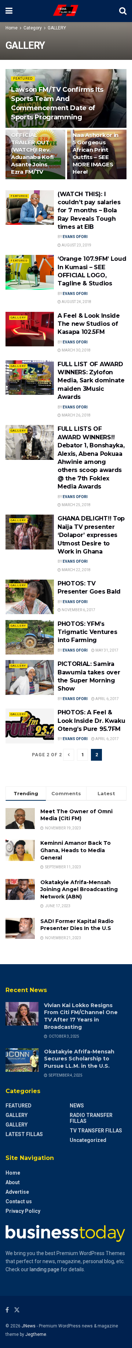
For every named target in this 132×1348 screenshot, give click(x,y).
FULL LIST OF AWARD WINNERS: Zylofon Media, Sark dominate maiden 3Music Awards (91, 381)
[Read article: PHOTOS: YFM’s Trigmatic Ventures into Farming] (30, 637)
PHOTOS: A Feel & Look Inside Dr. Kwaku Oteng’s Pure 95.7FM (91, 720)
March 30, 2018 (76, 350)
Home (12, 27)
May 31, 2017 (106, 650)
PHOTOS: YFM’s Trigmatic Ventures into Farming (87, 632)
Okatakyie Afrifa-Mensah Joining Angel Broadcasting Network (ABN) (79, 889)
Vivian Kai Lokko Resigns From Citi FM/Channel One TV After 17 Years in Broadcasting (81, 1016)
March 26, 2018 (76, 415)
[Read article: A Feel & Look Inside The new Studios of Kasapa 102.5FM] (30, 329)
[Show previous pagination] (68, 755)
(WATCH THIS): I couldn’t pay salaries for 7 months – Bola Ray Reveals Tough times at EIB (89, 211)
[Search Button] (122, 11)
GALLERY (57, 27)
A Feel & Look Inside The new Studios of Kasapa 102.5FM (89, 324)
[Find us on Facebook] (7, 1310)
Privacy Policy (23, 1211)
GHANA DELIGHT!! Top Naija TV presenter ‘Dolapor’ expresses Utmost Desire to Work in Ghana (91, 535)
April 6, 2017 (107, 699)
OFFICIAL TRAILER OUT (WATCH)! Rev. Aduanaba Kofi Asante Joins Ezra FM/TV (32, 153)
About (13, 1182)
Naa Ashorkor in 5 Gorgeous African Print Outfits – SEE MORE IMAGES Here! (96, 153)
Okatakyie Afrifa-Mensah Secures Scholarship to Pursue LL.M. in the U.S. (79, 1058)
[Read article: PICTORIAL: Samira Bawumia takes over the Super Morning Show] (30, 677)
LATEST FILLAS (24, 1134)
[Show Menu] (9, 11)
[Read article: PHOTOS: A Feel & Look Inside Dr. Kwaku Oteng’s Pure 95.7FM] (30, 726)
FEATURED (23, 78)
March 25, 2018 (76, 505)
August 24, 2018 (76, 302)
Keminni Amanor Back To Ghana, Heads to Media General (75, 850)
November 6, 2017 (78, 610)
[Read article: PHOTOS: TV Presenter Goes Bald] (30, 597)
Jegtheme (35, 1334)
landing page (44, 1269)
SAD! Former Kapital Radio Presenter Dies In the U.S (77, 925)
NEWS (77, 1106)
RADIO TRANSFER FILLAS (91, 1118)
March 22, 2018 (76, 570)
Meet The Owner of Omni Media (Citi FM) (76, 815)
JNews (29, 1326)
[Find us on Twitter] (17, 1310)
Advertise (17, 1192)
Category (32, 27)
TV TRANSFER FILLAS (96, 1130)
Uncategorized (88, 1140)
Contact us (19, 1201)
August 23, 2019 (76, 245)
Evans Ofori (75, 237)
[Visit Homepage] (66, 11)
